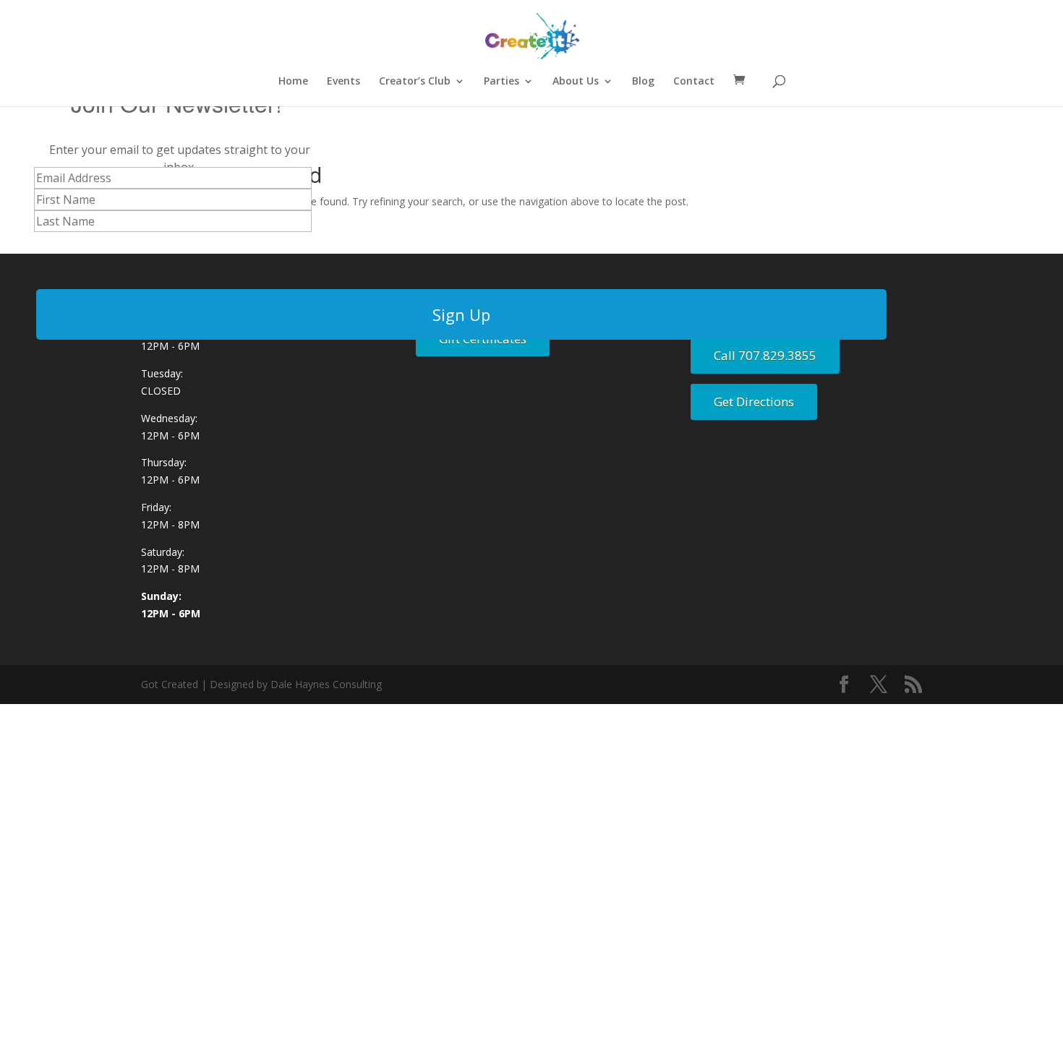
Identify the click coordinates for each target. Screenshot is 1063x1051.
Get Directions (754, 401)
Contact (693, 81)
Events (343, 81)
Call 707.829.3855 (765, 355)
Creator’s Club (415, 81)
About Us (575, 81)
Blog (643, 81)
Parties (501, 81)
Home (293, 81)
